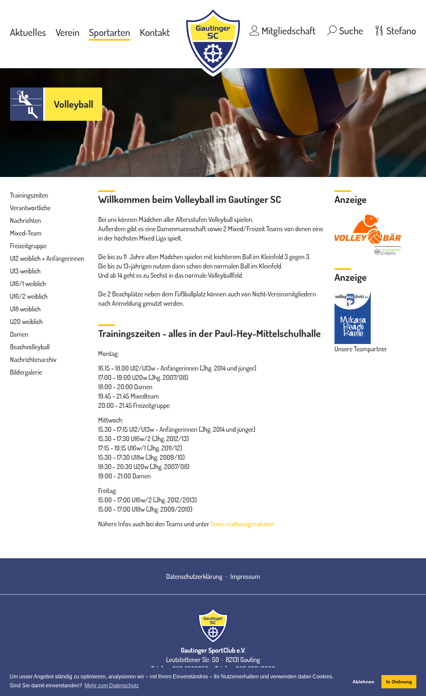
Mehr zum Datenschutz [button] (112, 685)
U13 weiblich (25, 270)
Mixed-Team (26, 233)
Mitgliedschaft (288, 30)
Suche (350, 30)
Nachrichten (25, 220)
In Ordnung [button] (399, 681)
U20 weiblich (26, 321)
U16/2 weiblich (29, 296)
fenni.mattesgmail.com (243, 523)
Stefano (400, 30)
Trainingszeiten (29, 195)
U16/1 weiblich (28, 283)
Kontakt (155, 32)
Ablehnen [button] (363, 681)
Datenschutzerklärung (194, 576)
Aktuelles (28, 32)
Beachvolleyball (30, 346)
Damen (19, 334)
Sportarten (109, 32)
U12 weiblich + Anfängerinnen (47, 258)
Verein (68, 32)
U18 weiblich (25, 308)
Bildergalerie (26, 372)
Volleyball (73, 103)
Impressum (245, 576)
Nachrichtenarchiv (33, 359)
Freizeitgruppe (28, 245)
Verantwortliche (30, 207)
